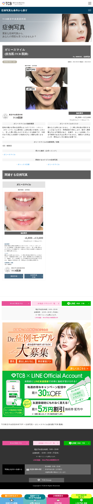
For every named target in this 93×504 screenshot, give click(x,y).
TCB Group (46, 480)
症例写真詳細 (33, 276)
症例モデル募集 (12, 503)
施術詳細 (14, 276)
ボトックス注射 (24, 164)
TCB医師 (18, 117)
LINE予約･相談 (81, 503)
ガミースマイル (10, 154)
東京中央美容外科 (16, 115)
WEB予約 (58, 503)
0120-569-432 (35, 469)
